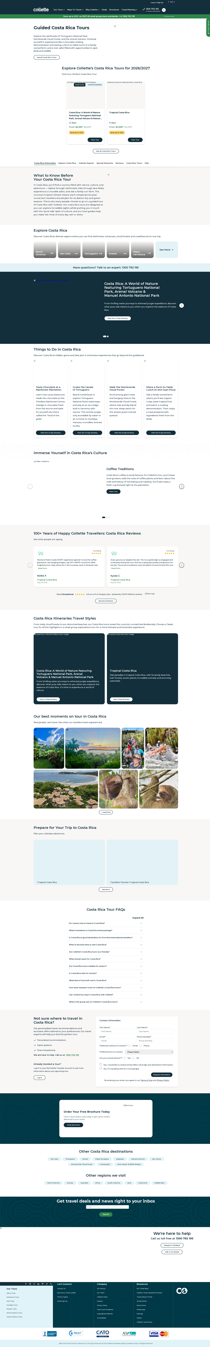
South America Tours (14, 1317)
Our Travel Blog (142, 1288)
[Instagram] (30, 1284)
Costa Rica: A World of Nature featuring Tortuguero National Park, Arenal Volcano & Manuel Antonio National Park (132, 289)
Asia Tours (10, 1301)
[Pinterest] (42, 1284)
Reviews (120, 163)
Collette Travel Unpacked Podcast (149, 1293)
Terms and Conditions (105, 1309)
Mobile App (141, 1309)
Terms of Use (146, 1080)
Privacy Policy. (163, 1080)
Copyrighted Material (105, 1314)
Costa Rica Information (45, 163)
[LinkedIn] (38, 1284)
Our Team (100, 1293)
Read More (42, 568)
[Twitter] (34, 1284)
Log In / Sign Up (157, 2)
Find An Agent (62, 1297)
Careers (100, 1301)
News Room (141, 1305)
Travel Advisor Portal (144, 1297)
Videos (139, 1318)
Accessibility (101, 1318)
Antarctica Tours (13, 1297)
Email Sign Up (62, 1301)
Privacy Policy (102, 1305)
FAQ (147, 163)
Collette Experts (86, 163)
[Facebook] (26, 1284)
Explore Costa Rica (67, 163)
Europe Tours (12, 1309)
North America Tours (14, 1313)
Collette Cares (102, 1297)
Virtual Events (142, 1301)
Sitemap (140, 1314)
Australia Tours (12, 1305)
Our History (101, 1288)
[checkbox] (138, 1046)
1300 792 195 (130, 267)
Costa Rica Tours (134, 163)
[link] (105, 16)
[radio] (133, 1046)
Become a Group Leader (66, 1293)
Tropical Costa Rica (47, 580)
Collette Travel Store (144, 1322)
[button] (170, 2)
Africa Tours (11, 1293)
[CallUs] (51, 1284)
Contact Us (61, 1288)
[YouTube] (47, 1284)
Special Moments (105, 163)
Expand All (138, 918)
